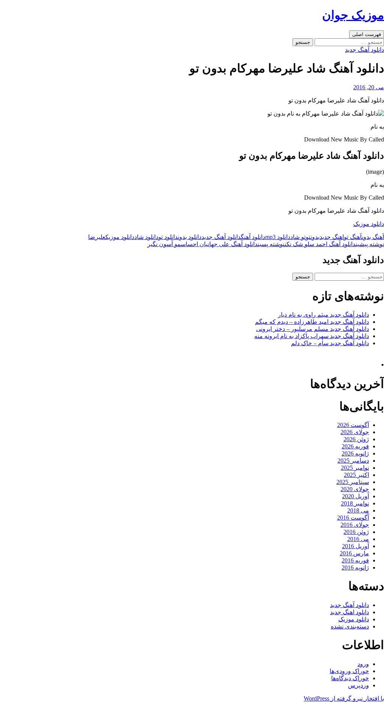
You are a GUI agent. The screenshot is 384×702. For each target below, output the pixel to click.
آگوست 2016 (353, 517)
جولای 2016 (354, 525)
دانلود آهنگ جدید (364, 50)
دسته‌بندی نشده (350, 626)
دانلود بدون (189, 237)
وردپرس (358, 685)
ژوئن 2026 (356, 439)
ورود (363, 664)
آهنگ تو (353, 237)
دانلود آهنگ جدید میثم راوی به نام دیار (323, 314)
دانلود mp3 (277, 237)
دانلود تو (168, 237)
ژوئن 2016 (356, 532)
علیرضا (96, 237)
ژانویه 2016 (355, 567)
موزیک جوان (353, 15)
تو (308, 237)
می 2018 (358, 510)
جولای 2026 (354, 432)
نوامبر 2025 (355, 467)
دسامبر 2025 (353, 460)
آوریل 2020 (355, 496)
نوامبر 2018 (355, 503)
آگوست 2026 (353, 425)
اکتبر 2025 (356, 475)
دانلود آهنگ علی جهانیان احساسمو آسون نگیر (216, 244)
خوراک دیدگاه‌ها (350, 678)
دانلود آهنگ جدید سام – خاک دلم (330, 343)
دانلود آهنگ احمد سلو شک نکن (334, 244)
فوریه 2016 (355, 560)
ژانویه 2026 (355, 453)
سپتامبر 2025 (352, 482)
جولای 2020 (354, 489)
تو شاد (298, 237)
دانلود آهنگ (253, 237)
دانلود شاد (146, 237)
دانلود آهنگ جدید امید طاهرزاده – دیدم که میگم (312, 322)
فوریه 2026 (355, 446)
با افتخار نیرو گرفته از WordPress (344, 698)
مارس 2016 (354, 553)
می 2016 (358, 539)
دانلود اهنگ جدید (349, 612)
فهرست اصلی (366, 34)
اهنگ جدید (332, 237)
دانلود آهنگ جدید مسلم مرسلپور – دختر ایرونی (312, 329)
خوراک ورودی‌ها (349, 671)
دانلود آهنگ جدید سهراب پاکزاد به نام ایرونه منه (311, 336)
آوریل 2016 (355, 546)
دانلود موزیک (368, 224)
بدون (315, 237)
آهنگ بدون (373, 237)
